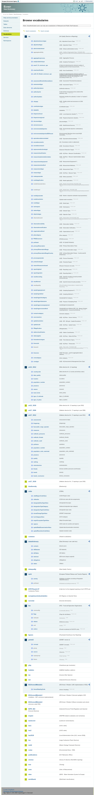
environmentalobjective (40, 129)
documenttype (37, 121)
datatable (36, 110)
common (31, 536)
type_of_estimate (38, 396)
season (35, 389)
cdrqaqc (35, 101)
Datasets (6, 21)
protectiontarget (38, 261)
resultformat (36, 281)
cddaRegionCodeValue (39, 496)
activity (35, 578)
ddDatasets (36, 549)
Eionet (10, 14)
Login (76, 1)
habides (31, 670)
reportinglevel (37, 269)
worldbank (32, 779)
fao (29, 606)
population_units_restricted (41, 451)
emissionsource (38, 125)
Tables (5, 24)
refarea (35, 621)
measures (36, 430)
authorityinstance (38, 88)
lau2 (29, 730)
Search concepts (45, 31)
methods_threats (38, 437)
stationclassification (39, 332)
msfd (30, 745)
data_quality (36, 375)
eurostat (31, 601)
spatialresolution (38, 321)
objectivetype (37, 214)
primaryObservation (39, 246)
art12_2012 (32, 367)
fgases (30, 635)
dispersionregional (38, 117)
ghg (29, 665)
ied (29, 680)
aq (29, 36)
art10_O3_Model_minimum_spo (42, 74)
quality (35, 458)
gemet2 (31, 640)
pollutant (36, 242)
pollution (36, 444)
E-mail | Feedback (9, 789)
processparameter (38, 258)
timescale (36, 343)
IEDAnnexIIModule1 (35, 685)
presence (36, 385)
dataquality (32, 569)
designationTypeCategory (40, 506)
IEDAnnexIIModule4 (35, 702)
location (35, 379)
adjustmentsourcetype (39, 41)
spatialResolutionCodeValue (41, 531)
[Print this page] (80, 1)
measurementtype (38, 169)
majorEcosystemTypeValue (41, 520)
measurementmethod (39, 165)
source (35, 652)
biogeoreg (36, 423)
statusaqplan (37, 336)
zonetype (36, 361)
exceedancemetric (38, 142)
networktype (36, 210)
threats (35, 469)
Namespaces (7, 40)
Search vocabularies (31, 31)
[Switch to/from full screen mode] (82, 1)
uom (30, 769)
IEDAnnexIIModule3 (35, 695)
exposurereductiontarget (40, 149)
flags (34, 614)
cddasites (36, 499)
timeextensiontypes (39, 339)
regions (35, 524)
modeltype (36, 203)
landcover (31, 721)
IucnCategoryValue (38, 517)
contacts (35, 546)
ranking (35, 462)
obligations (36, 560)
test (29, 764)
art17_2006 (32, 410)
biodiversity (32, 486)
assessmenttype (38, 84)
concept (35, 644)
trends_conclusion (38, 476)
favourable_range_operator (41, 427)
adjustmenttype (37, 44)
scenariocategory (38, 313)
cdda (30, 491)
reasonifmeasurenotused (40, 265)
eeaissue (36, 556)
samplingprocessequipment (41, 305)
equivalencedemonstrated (40, 138)
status (35, 563)
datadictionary (33, 541)
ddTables (36, 553)
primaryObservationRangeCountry (43, 253)
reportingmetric (37, 273)
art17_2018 (32, 481)
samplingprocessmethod (40, 308)
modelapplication (38, 180)
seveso (30, 760)
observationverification (40, 227)
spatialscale (36, 324)
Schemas (6, 31)
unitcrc (35, 629)
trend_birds (36, 393)
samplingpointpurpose (40, 301)
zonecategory (37, 357)
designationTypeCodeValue (41, 510)
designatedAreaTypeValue (40, 503)
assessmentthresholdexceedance (42, 81)
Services (5, 37)
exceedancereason (38, 145)
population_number (39, 382)
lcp (29, 740)
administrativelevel (38, 48)
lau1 (29, 725)
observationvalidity (38, 223)
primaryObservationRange (41, 249)
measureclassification (39, 153)
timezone (36, 353)
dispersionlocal (37, 113)
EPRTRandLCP (33, 589)
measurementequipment (40, 161)
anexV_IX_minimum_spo (40, 65)
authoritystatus (37, 96)
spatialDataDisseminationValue (42, 527)
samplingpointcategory (40, 297)
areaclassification (38, 70)
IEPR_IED (31, 709)
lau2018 (31, 735)
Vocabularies (7, 34)
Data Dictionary (17, 14)
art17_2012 (32, 415)
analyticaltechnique (39, 61)
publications (32, 755)
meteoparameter (38, 176)
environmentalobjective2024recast (43, 133)
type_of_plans (37, 399)
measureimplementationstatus (42, 157)
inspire (30, 716)
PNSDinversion (37, 238)
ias (29, 675)
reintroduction (37, 465)
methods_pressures (39, 434)
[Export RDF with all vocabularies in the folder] (89, 36)
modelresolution (38, 199)
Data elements (7, 27)
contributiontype (38, 106)
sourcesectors (37, 317)
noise (30, 750)
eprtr (30, 574)
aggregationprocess (39, 58)
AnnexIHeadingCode (39, 689)
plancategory (37, 235)
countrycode (37, 371)
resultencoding (37, 276)
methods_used (37, 441)
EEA (11, 1)
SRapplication (37, 328)
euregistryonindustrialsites (37, 596)
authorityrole (37, 92)
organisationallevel (38, 231)
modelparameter (38, 195)
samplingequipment (39, 290)
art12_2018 (32, 405)
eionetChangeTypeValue (40, 513)
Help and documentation (10, 17)
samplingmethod (38, 294)
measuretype (37, 172)
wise (30, 774)
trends (35, 472)
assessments (37, 420)
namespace (36, 206)
